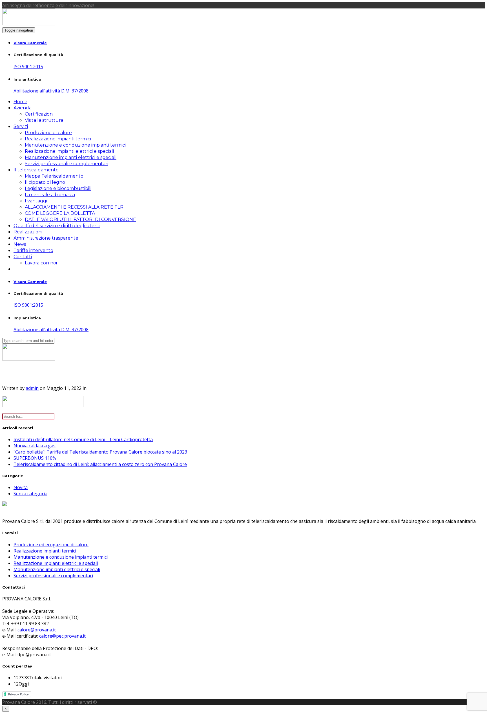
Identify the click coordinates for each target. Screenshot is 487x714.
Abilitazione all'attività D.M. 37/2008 (51, 91)
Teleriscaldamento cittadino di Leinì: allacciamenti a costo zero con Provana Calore (100, 464)
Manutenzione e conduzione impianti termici (75, 145)
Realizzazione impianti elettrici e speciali (69, 151)
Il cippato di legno (45, 182)
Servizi (21, 126)
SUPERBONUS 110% (35, 458)
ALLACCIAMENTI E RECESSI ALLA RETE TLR (74, 207)
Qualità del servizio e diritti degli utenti (57, 225)
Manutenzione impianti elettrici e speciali (70, 157)
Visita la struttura (44, 120)
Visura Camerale (30, 43)
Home (20, 101)
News (20, 244)
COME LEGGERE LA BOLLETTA (60, 213)
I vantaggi (36, 201)
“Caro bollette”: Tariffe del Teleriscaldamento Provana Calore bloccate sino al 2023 (100, 452)
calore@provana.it (36, 630)
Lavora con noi (41, 263)
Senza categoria (30, 493)
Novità (21, 487)
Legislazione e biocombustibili (58, 188)
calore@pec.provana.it (62, 636)
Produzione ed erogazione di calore (51, 544)
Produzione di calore (48, 132)
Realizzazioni (28, 232)
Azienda (23, 107)
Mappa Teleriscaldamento (54, 176)
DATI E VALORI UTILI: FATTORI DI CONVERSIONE (80, 219)
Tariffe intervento (33, 250)
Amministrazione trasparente (46, 238)
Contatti (23, 256)
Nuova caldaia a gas (35, 446)
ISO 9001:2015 (28, 66)
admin (32, 388)
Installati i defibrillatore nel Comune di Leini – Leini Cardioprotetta (83, 439)
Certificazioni (39, 114)
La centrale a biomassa (50, 194)
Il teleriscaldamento (36, 170)
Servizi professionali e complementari (66, 163)
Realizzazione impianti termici (58, 139)
